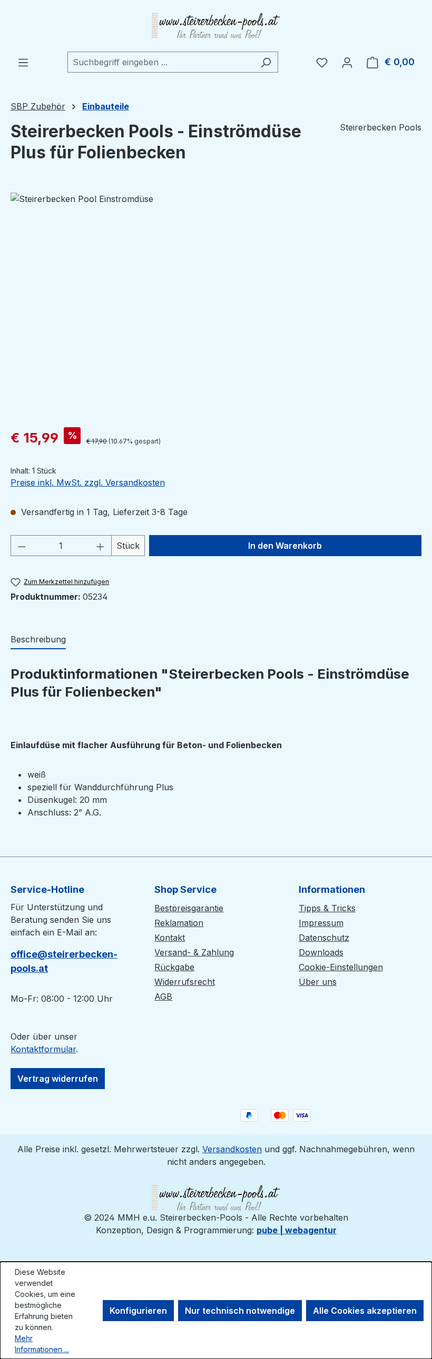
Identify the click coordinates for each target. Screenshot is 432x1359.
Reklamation (178, 923)
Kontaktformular (43, 1049)
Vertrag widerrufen (57, 1078)
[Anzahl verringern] (22, 545)
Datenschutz (324, 937)
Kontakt (169, 937)
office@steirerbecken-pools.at (64, 961)
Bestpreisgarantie (188, 908)
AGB (163, 996)
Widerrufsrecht (184, 982)
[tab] (38, 639)
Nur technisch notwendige (240, 1310)
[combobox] (160, 62)
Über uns (318, 982)
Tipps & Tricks (327, 908)
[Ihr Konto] (347, 62)
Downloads (321, 952)
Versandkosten (232, 1149)
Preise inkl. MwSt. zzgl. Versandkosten (88, 482)
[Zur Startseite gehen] (216, 26)
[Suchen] (265, 62)
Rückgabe (174, 967)
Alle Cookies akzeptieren (365, 1310)
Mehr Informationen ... (42, 1344)
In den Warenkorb (285, 545)
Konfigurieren (138, 1310)
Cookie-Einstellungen (341, 967)
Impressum (321, 923)
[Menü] (23, 62)
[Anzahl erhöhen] (101, 545)
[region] (216, 306)
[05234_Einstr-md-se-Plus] (216, 306)
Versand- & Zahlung (194, 952)
